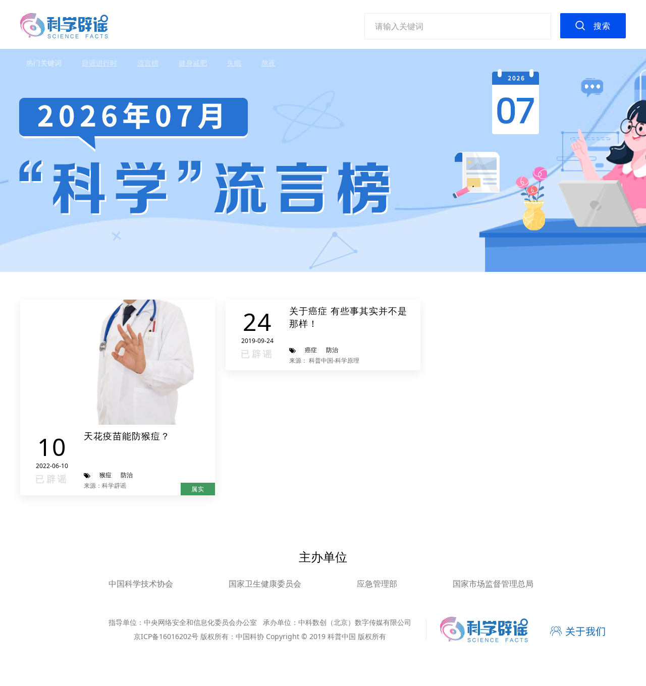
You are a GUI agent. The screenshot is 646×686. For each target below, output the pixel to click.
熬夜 (268, 63)
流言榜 (147, 63)
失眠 (234, 63)
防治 (127, 475)
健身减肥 (193, 63)
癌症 (311, 350)
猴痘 (105, 475)
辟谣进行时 (99, 63)
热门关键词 (44, 63)
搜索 (602, 25)
